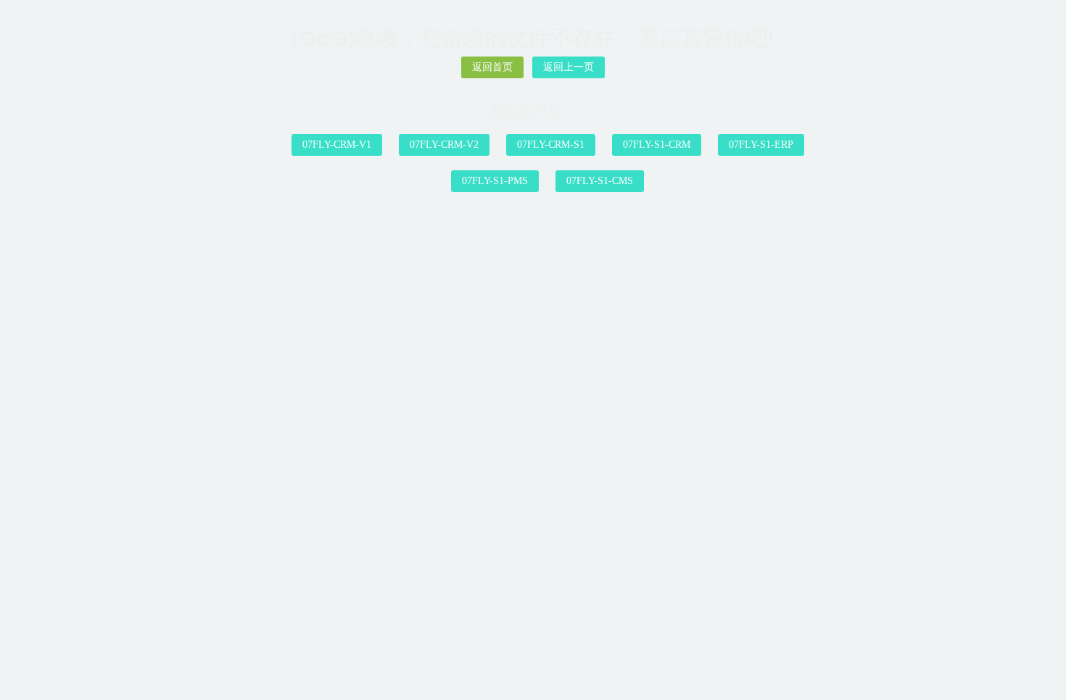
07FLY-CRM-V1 (336, 144)
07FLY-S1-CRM (656, 144)
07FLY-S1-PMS (495, 180)
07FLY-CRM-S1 (550, 144)
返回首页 (492, 67)
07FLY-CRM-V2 (444, 144)
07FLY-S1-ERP (761, 144)
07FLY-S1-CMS (599, 180)
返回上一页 (568, 67)
